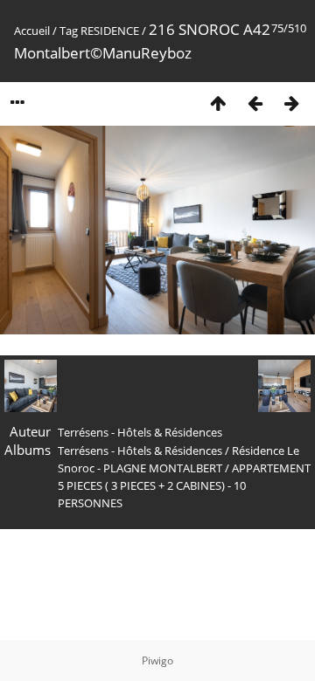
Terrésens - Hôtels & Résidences (140, 450)
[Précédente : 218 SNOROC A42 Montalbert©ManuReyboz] (254, 102)
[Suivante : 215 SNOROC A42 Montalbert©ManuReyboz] (291, 102)
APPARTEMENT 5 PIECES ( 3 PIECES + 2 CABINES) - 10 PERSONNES (184, 485)
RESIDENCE (109, 30)
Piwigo (157, 660)
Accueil (32, 30)
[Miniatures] (218, 102)
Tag (69, 30)
